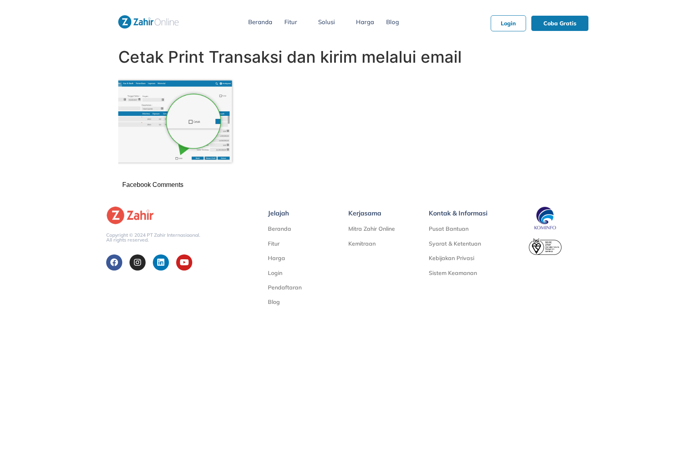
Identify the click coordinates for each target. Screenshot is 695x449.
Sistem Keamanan (453, 273)
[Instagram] (138, 262)
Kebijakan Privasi (451, 258)
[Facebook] (114, 262)
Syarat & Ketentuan (455, 243)
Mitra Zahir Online (371, 228)
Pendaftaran (285, 287)
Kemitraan (362, 243)
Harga (365, 22)
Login (275, 273)
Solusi (326, 22)
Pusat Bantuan (449, 228)
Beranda (260, 22)
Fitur (290, 22)
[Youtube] (184, 262)
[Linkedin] (161, 262)
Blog (392, 22)
